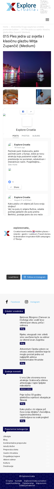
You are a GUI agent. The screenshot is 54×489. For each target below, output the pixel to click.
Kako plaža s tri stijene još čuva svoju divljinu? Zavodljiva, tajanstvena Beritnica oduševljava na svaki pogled (35, 413)
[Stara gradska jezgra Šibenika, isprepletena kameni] (10, 248)
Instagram (35, 302)
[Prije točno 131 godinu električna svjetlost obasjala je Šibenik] (10, 399)
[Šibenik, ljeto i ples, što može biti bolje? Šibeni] (43, 248)
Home (5, 27)
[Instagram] (26, 302)
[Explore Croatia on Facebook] (27, 121)
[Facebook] (6, 302)
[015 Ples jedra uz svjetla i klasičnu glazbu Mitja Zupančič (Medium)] (27, 86)
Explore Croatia (26, 129)
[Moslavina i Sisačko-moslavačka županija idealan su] (43, 268)
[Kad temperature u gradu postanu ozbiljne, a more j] (10, 268)
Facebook (15, 302)
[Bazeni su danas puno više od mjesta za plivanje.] (27, 248)
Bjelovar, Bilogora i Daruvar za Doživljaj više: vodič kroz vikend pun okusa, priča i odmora (35, 321)
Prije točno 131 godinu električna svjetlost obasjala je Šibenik (35, 397)
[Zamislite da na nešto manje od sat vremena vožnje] (10, 258)
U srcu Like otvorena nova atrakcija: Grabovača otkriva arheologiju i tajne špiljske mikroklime (34, 381)
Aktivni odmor (26, 389)
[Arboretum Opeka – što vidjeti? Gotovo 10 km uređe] (27, 258)
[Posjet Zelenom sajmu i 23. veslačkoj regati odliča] (27, 268)
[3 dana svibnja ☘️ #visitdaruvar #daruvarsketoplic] (43, 258)
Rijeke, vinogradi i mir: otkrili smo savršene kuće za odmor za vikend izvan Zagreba (34, 337)
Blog (22, 329)
